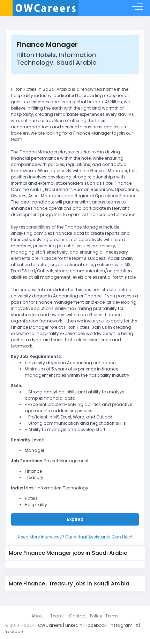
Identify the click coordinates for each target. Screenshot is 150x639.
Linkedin (73, 625)
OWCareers (50, 625)
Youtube (14, 631)
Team (56, 616)
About (37, 616)
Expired (75, 519)
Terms (112, 616)
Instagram (121, 625)
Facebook (95, 625)
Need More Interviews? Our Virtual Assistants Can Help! (75, 537)
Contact (78, 616)
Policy (96, 616)
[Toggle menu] (137, 8)
